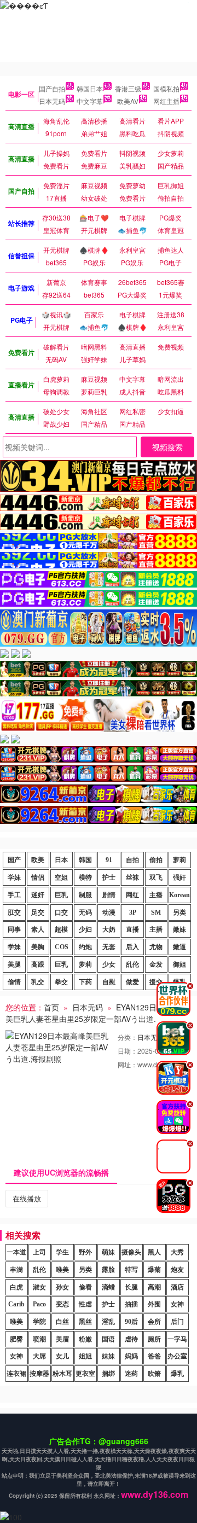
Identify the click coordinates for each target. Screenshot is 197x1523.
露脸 (108, 1270)
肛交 (14, 912)
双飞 (156, 877)
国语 (108, 1339)
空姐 (61, 877)
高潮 (154, 1287)
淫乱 (108, 1322)
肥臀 (16, 1339)
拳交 (61, 982)
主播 (156, 895)
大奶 (108, 929)
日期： (127, 1050)
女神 (177, 1304)
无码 (85, 912)
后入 (132, 947)
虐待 (131, 1339)
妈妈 (131, 1356)
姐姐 (85, 1356)
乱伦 (132, 964)
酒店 (177, 1287)
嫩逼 (179, 947)
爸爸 (154, 1356)
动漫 (108, 912)
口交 (61, 912)
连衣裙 (16, 1373)
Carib (16, 1304)
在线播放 (27, 1198)
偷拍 (156, 860)
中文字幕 (90, 101)
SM (156, 912)
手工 (14, 895)
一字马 (177, 1339)
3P (132, 912)
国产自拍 (52, 88)
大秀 (177, 1252)
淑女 (39, 1287)
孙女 (62, 1287)
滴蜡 (108, 1287)
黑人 (154, 1252)
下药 (85, 982)
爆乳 (177, 1373)
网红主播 (166, 101)
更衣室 (85, 1373)
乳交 (37, 982)
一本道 (16, 1252)
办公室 (177, 1356)
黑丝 (85, 1322)
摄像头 (131, 1252)
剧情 (108, 895)
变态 (62, 1304)
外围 (154, 1304)
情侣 (37, 877)
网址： (127, 1064)
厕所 (154, 1339)
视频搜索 (167, 446)
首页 (51, 1007)
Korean (179, 895)
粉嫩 (85, 1339)
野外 (85, 1252)
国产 (14, 860)
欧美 (37, 860)
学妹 (14, 877)
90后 (131, 1322)
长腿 (131, 1287)
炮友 (177, 1270)
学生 (62, 1252)
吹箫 (154, 1373)
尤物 (156, 947)
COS (61, 947)
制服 (85, 895)
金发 (156, 964)
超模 (61, 929)
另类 (179, 912)
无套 (108, 947)
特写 (131, 1270)
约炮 (85, 947)
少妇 (85, 929)
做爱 (132, 982)
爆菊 (154, 1270)
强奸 (179, 877)
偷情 (14, 982)
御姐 (179, 964)
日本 (61, 860)
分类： (127, 1037)
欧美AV (127, 101)
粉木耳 (62, 1373)
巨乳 (61, 895)
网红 (132, 895)
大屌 (39, 1356)
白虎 (16, 1287)
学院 (39, 1322)
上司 (39, 1252)
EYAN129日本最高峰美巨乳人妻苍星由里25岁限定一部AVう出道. (96, 1013)
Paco (39, 1304)
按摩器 (39, 1373)
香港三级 (128, 88)
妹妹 (108, 1356)
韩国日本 (90, 88)
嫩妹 (179, 929)
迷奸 (37, 895)
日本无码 (52, 101)
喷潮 (39, 1339)
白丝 (62, 1322)
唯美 (62, 1270)
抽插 (131, 1304)
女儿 (62, 1356)
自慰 (108, 982)
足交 (37, 912)
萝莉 (179, 860)
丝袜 (132, 877)
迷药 (131, 1373)
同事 (14, 929)
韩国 (85, 860)
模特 (85, 877)
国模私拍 (166, 88)
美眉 (62, 1339)
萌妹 (108, 1252)
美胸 (37, 947)
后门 (177, 1322)
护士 (108, 877)
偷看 (85, 1287)
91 (109, 860)
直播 (132, 929)
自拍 (132, 860)
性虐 (85, 1304)
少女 (108, 964)
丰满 (16, 1270)
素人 (37, 929)
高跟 (37, 964)
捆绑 (108, 1373)
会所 (154, 1322)
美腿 (14, 964)
